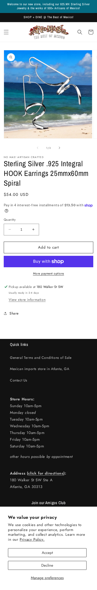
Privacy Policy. (32, 539)
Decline (47, 565)
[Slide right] (59, 147)
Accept (47, 552)
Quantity (10, 219)
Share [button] (14, 313)
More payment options (48, 273)
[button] (6, 32)
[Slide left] (37, 147)
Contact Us (18, 380)
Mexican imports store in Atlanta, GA (39, 368)
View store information (27, 299)
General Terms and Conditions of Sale (41, 357)
